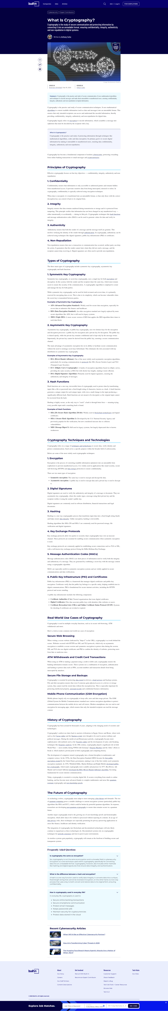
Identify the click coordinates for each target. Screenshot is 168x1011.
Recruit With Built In (82, 974)
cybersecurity (97, 154)
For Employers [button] (131, 4)
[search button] (105, 4)
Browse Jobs (108, 988)
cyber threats (99, 798)
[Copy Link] (40, 65)
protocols (85, 362)
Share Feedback (109, 977)
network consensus (64, 834)
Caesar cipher (60, 736)
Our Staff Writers (63, 981)
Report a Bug (108, 981)
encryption (73, 120)
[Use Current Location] (104, 1006)
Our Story (60, 974)
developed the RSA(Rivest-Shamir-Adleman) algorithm (88, 769)
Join (111, 4)
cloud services (97, 680)
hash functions (115, 214)
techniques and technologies (81, 446)
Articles (64, 4)
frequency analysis (65, 744)
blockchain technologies (103, 412)
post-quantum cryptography (76, 807)
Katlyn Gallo (81, 87)
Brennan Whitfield (55, 87)
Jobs (56, 4)
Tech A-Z (106, 992)
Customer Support (110, 974)
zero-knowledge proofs (74, 783)
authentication (89, 232)
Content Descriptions (64, 985)
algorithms (51, 110)
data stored (79, 680)
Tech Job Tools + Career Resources (115, 985)
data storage (72, 468)
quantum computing (56, 801)
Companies (47, 4)
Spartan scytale (76, 736)
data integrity (64, 519)
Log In (117, 4)
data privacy (51, 820)
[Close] (166, 1002)
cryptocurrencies (93, 157)
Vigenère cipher (81, 742)
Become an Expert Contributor (85, 977)
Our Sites (135, 974)
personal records (76, 689)
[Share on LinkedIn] (40, 69)
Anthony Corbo (66, 37)
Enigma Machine (96, 747)
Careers (59, 977)
